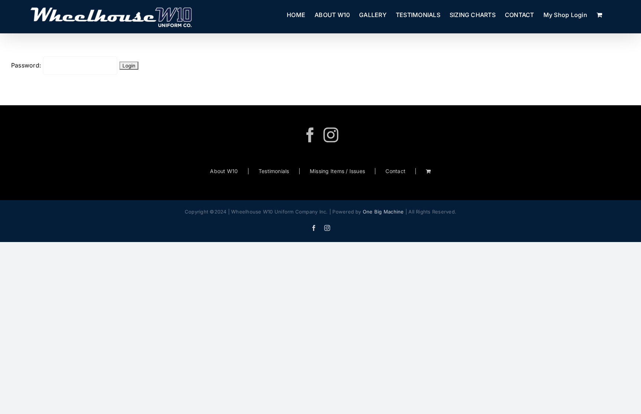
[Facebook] (310, 134)
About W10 (224, 171)
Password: (27, 65)
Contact (395, 171)
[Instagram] (330, 134)
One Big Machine (383, 212)
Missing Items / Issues (337, 171)
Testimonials (274, 171)
